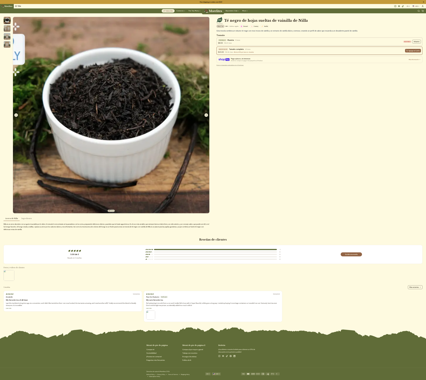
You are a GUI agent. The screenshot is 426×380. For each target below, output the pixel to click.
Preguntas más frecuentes (155, 360)
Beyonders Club (232, 11)
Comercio (180, 11)
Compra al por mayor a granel (192, 350)
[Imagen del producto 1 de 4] (109, 210)
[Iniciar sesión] (422, 6)
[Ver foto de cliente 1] (9, 275)
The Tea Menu (193, 11)
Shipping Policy (185, 374)
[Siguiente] (206, 115)
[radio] (7, 20)
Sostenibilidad (151, 353)
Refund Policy (150, 374)
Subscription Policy (154, 376)
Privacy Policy (161, 374)
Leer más (149, 308)
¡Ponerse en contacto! (154, 357)
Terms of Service (173, 374)
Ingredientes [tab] (26, 218)
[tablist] (106, 219)
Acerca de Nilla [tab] (11, 218)
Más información (414, 59)
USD (417, 6)
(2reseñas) (220, 23)
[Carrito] (422, 10)
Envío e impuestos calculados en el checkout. (230, 65)
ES (408, 6)
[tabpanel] (106, 227)
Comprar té (150, 350)
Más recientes (414, 287)
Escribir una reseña (351, 254)
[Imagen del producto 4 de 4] (113, 210)
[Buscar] (418, 10)
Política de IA (186, 360)
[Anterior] (16, 115)
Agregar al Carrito (414, 51)
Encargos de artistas (189, 357)
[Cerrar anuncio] (423, 2)
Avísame (416, 42)
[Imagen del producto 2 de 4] (110, 210)
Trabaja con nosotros (189, 353)
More (244, 11)
